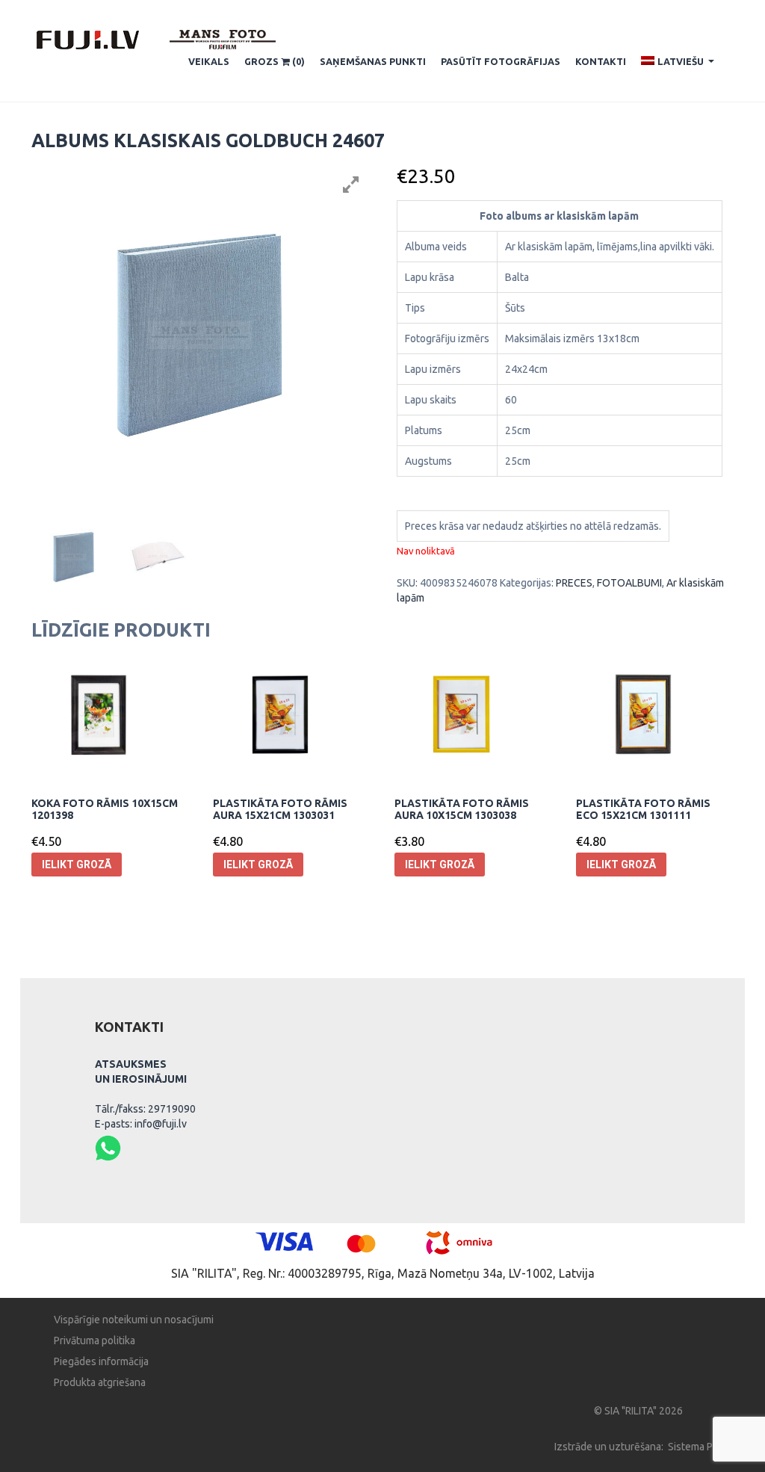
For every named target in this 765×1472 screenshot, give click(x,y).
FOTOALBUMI (629, 583)
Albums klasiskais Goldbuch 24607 (208, 140)
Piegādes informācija (101, 1361)
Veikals (208, 61)
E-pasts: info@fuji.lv (141, 1124)
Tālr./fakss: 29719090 (145, 1109)
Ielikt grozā (76, 864)
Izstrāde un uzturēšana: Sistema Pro (638, 1447)
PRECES (574, 583)
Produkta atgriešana (100, 1382)
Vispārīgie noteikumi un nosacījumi (134, 1320)
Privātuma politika (94, 1340)
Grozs (274, 61)
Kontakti (600, 61)
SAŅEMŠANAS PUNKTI (373, 61)
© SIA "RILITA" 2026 (638, 1411)
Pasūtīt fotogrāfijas (500, 61)
